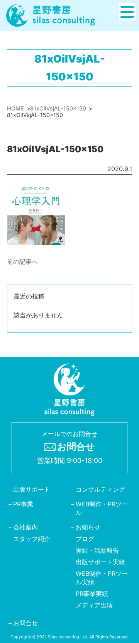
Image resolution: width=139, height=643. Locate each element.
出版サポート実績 (100, 561)
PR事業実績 (92, 593)
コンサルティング (100, 489)
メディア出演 (94, 605)
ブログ (85, 538)
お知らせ (88, 527)
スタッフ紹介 (31, 538)
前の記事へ (22, 261)
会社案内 (25, 527)
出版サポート (31, 489)
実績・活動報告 (97, 550)
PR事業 (23, 503)
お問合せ (25, 622)
